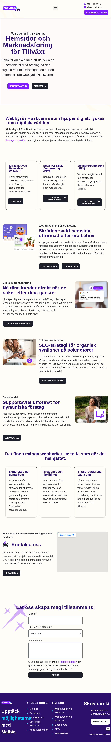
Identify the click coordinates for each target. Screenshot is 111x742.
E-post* (32, 614)
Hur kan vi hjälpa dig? (40, 627)
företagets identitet (16, 140)
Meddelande (35, 640)
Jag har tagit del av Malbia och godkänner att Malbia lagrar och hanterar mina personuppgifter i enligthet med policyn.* (54, 665)
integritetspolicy (68, 661)
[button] (55, 8)
